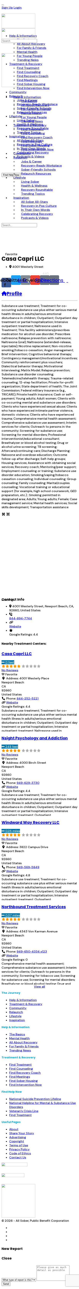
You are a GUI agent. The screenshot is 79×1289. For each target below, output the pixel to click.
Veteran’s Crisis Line (23, 1111)
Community (17, 1008)
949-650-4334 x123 (32, 951)
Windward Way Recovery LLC (30, 822)
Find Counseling (21, 1069)
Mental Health (19, 1038)
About (13, 1129)
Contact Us (17, 1157)
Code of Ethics (20, 1153)
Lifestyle (15, 1016)
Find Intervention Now (25, 1085)
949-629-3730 (28, 783)
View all (39, 987)
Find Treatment (20, 1065)
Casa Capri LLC (17, 653)
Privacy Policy (19, 1149)
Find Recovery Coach (25, 1073)
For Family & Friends (24, 1046)
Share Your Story (21, 1133)
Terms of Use (18, 1145)
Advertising (17, 1137)
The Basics (17, 1034)
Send (6, 1283)
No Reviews (10, 670)
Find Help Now (11, 174)
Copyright (16, 1141)
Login (18, 8)
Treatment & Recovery (25, 1004)
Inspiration (17, 1020)
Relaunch (16, 1012)
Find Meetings (19, 1077)
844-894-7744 (20, 618)
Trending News (20, 1050)
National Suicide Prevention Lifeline (35, 1099)
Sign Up (7, 8)
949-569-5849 (28, 867)
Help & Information (23, 1000)
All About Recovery (23, 1042)
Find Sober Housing (23, 1081)
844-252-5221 (28, 698)
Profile (14, 293)
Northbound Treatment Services (34, 906)
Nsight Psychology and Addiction (35, 738)
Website (15, 626)
